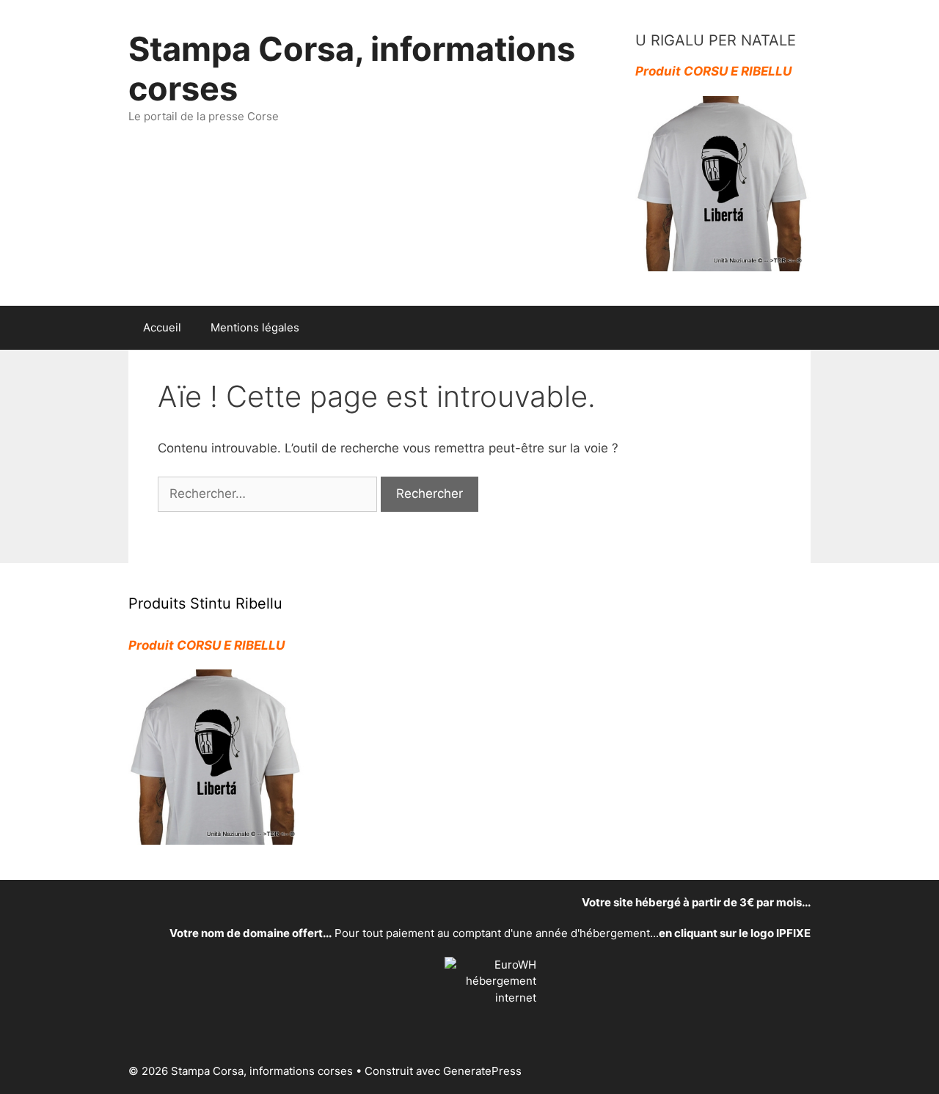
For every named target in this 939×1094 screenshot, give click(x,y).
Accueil (162, 327)
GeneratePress (482, 1071)
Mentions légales (255, 327)
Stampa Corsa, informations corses (351, 69)
